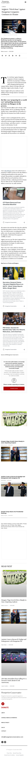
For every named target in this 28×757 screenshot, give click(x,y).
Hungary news (4, 525)
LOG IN (3, 727)
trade (2, 528)
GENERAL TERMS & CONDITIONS (9, 717)
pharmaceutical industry (6, 526)
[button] (25, 2)
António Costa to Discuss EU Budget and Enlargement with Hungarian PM (13, 477)
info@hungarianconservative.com (12, 737)
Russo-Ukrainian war (19, 526)
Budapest (10, 523)
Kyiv (8, 525)
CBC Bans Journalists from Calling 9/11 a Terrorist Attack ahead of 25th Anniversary (14, 680)
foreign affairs (19, 523)
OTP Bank (12, 525)
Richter (13, 526)
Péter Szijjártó (18, 525)
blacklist (5, 523)
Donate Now (14, 388)
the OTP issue (8, 170)
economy (14, 523)
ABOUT (3, 712)
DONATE (5, 707)
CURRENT (4, 6)
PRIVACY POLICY (5, 722)
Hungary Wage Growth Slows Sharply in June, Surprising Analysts (12, 442)
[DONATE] (2, 703)
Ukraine (5, 528)
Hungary (25, 523)
